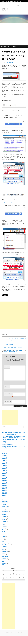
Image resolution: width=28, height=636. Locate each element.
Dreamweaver (5, 511)
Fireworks (4, 521)
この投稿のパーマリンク (12, 351)
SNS (3, 549)
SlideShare (4, 546)
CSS (3, 509)
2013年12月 (4, 475)
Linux (3, 536)
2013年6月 (4, 485)
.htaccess (4, 501)
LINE (3, 534)
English (4, 514)
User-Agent (20, 350)
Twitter (3, 553)
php (3, 539)
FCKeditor (4, 518)
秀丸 (3, 564)
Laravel (4, 533)
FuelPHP (4, 523)
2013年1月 (4, 493)
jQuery (3, 531)
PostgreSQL (5, 543)
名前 (7, 387)
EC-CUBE (4, 513)
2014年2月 (4, 472)
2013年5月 (4, 487)
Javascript (4, 529)
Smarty (4, 548)
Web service (5, 556)
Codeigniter (5, 506)
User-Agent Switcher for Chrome (8, 202)
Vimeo (3, 554)
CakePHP (4, 503)
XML (3, 561)
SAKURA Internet (6, 544)
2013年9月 (4, 480)
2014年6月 (4, 465)
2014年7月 (4, 463)
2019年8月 (4, 458)
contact (19, 46)
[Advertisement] (14, 33)
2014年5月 (4, 467)
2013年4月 (4, 488)
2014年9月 (4, 460)
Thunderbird (5, 551)
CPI (3, 508)
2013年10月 (4, 478)
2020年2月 (4, 455)
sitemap (14, 46)
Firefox (3, 519)
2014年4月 (4, 468)
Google (4, 526)
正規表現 (4, 563)
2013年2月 (4, 492)
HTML (3, 528)
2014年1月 (4, 473)
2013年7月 (4, 483)
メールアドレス (9, 394)
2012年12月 (4, 495)
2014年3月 (4, 470)
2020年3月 (4, 453)
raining (5, 9)
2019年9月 (4, 457)
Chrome (9, 350)
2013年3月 (4, 490)
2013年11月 (4, 477)
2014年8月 (4, 462)
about (9, 46)
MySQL (4, 538)
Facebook (4, 516)
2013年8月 (4, 482)
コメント (7, 367)
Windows (4, 558)
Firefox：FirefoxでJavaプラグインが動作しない (13, 347)
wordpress (4, 559)
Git (3, 524)
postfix (3, 541)
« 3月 (7, 580)
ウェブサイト (8, 401)
